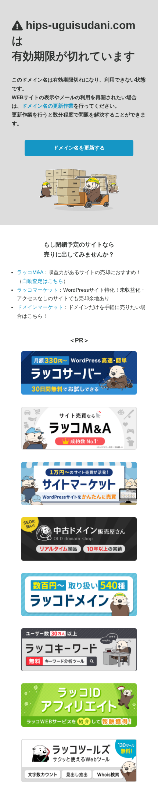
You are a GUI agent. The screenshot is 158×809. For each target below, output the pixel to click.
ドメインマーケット (40, 307)
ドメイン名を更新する (79, 148)
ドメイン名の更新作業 (47, 106)
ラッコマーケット (37, 290)
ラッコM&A (30, 272)
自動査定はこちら (42, 281)
